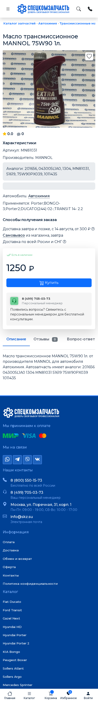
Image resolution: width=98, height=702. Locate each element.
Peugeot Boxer (15, 660)
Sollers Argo (12, 676)
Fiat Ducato (12, 601)
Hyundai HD (12, 627)
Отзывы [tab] (45, 339)
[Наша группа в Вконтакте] (37, 459)
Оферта (9, 567)
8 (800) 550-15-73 (26, 480)
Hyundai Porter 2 (16, 643)
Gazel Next (11, 618)
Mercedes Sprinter (17, 685)
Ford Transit (12, 610)
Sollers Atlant (13, 668)
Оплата (9, 542)
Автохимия (39, 196)
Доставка (11, 550)
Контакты (11, 575)
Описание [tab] (16, 339)
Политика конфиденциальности (30, 583)
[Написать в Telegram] (17, 459)
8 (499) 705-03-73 (26, 492)
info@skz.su (21, 517)
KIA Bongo (11, 652)
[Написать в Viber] (27, 459)
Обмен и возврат (17, 559)
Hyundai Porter (14, 635)
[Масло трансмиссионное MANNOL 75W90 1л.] (49, 89)
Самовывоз (14, 235)
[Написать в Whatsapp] (7, 459)
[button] (29, 695)
